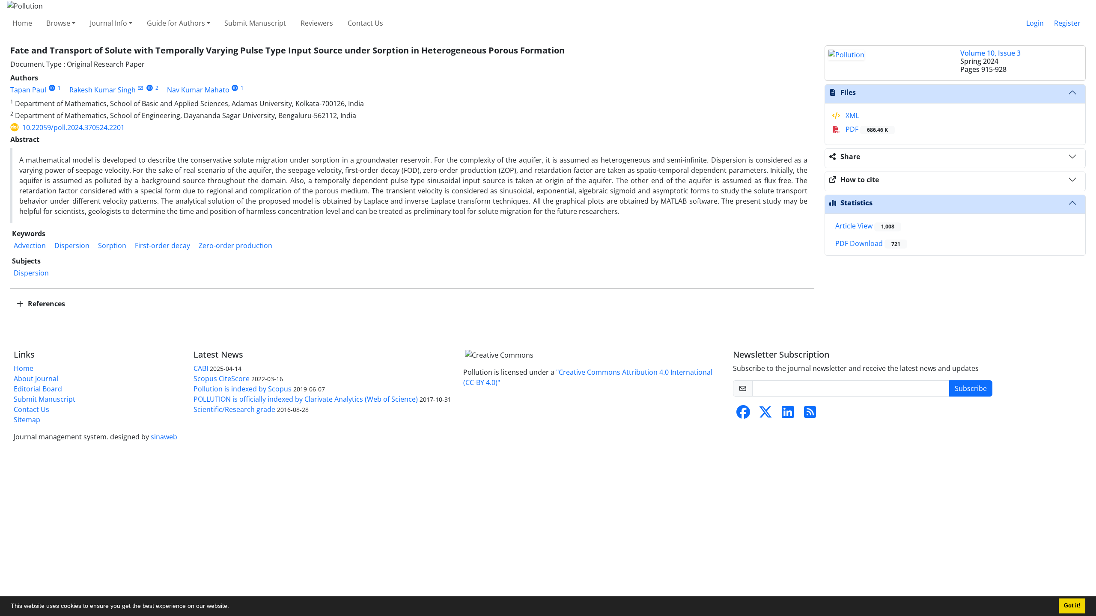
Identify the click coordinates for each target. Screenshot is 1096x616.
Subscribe (971, 388)
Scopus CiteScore (222, 378)
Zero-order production (235, 245)
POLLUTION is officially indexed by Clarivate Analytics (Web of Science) (306, 399)
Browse (58, 23)
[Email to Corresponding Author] (140, 88)
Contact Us (365, 23)
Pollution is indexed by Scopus (243, 389)
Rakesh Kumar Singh (102, 90)
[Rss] (810, 414)
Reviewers (317, 23)
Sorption (112, 245)
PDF (866, 129)
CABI (201, 368)
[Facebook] (743, 414)
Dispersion (71, 245)
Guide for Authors (176, 23)
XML (851, 115)
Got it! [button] (1072, 606)
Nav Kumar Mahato (198, 90)
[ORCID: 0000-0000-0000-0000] (52, 88)
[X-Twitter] (765, 414)
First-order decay (162, 245)
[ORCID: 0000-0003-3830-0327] (150, 88)
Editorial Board (38, 389)
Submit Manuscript (255, 23)
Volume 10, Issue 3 (990, 53)
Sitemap (27, 419)
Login (1035, 23)
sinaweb (164, 436)
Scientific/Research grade (234, 409)
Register (1067, 23)
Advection (30, 245)
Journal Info (108, 23)
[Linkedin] (787, 414)
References (45, 303)
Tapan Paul (28, 90)
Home (22, 23)
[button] (232, 607)
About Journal (36, 378)
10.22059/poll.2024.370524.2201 (73, 127)
